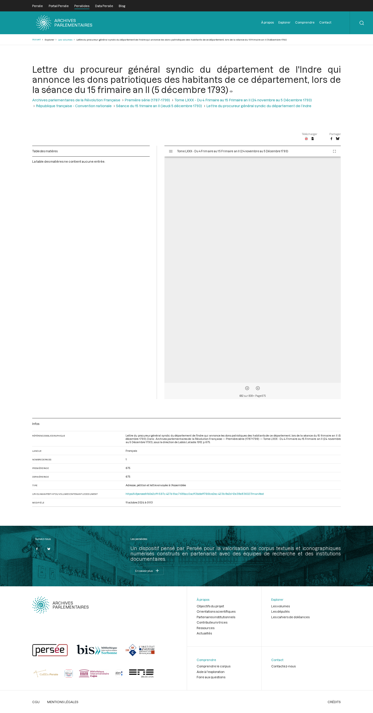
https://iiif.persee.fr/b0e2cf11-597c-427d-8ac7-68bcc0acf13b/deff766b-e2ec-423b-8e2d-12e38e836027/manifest (195, 493)
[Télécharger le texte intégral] (313, 139)
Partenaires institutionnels (216, 617)
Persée (37, 6)
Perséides (81, 6)
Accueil (36, 39)
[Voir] (231, 89)
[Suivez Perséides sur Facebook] (36, 548)
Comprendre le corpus (213, 666)
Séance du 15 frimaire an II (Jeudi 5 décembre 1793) (159, 106)
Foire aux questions (211, 677)
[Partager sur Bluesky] (337, 139)
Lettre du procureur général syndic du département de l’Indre (258, 106)
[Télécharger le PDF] (306, 139)
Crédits (334, 702)
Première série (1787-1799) (147, 100)
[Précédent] (247, 388)
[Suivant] (257, 388)
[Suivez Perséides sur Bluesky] (49, 548)
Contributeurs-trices (212, 622)
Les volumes (65, 39)
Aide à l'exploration (211, 671)
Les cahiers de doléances (290, 617)
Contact (325, 22)
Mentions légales (62, 702)
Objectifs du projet (210, 606)
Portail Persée (59, 6)
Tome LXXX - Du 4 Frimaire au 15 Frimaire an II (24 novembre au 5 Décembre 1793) (243, 100)
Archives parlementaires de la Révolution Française (76, 100)
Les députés (280, 611)
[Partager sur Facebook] (331, 139)
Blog (122, 6)
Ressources (205, 628)
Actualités (204, 633)
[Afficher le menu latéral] (170, 151)
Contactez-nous (283, 666)
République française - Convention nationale (74, 106)
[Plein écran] (334, 151)
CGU (36, 702)
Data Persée (104, 6)
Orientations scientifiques (216, 611)
